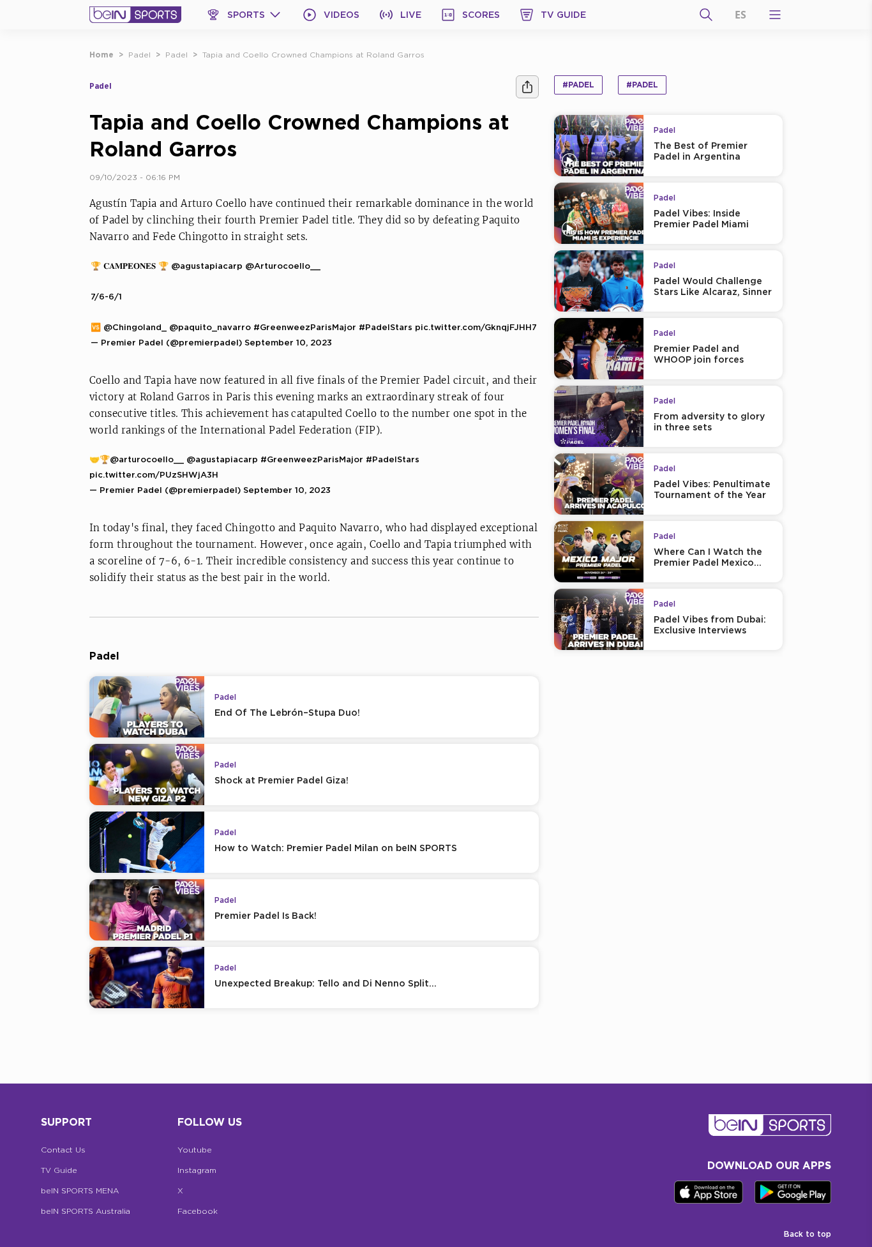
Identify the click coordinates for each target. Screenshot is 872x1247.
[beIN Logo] (135, 14)
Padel (139, 54)
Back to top (807, 1234)
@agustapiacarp (207, 265)
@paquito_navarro (210, 326)
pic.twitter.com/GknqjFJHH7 (476, 326)
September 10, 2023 (288, 342)
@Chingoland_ (135, 326)
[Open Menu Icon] (775, 14)
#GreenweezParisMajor (304, 326)
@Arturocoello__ (282, 265)
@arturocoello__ (147, 459)
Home (101, 54)
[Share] (527, 86)
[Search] (706, 14)
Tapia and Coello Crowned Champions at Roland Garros (313, 54)
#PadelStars (385, 326)
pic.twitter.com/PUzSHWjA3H (153, 474)
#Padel (578, 84)
